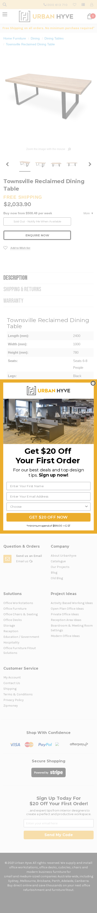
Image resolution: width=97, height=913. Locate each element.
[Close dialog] (93, 383)
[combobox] (47, 506)
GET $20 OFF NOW (48, 517)
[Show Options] (86, 506)
